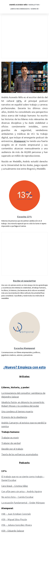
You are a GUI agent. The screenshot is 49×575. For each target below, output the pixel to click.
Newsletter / (34, 5)
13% (18, 100)
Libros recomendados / (20, 9)
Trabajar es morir (10, 437)
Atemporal (19, 141)
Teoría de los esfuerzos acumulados (19, 454)
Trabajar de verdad (11, 443)
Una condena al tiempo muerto (17, 411)
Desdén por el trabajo (12, 448)
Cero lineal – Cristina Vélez (14, 485)
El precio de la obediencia (14, 417)
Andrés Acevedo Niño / (18, 5)
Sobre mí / (35, 9)
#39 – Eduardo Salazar (12, 530)
